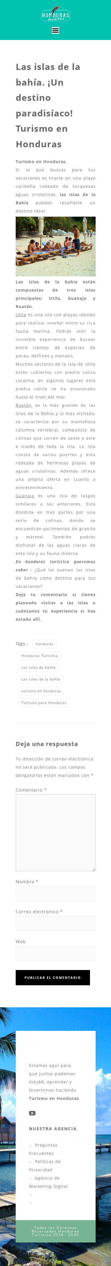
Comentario (31, 790)
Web (21, 941)
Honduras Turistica (39, 655)
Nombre (27, 881)
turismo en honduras (41, 690)
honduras (45, 643)
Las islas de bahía (38, 667)
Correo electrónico (39, 911)
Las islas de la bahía (40, 679)
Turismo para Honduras (44, 702)
